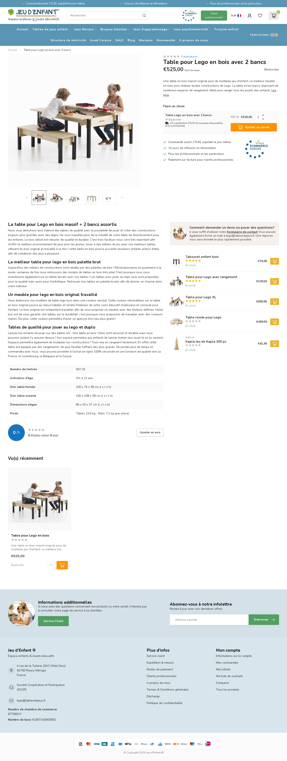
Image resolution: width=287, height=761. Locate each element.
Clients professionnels (161, 676)
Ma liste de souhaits (229, 676)
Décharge (153, 696)
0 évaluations (189, 56)
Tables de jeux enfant (50, 29)
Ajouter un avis (150, 432)
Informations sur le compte (234, 656)
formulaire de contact (242, 232)
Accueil (23, 29)
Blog (131, 40)
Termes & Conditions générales (168, 690)
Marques (146, 40)
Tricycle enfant (226, 29)
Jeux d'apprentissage (150, 29)
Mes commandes (227, 663)
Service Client (53, 621)
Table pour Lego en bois (30, 535)
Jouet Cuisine (100, 40)
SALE (119, 40)
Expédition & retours (160, 663)
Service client (156, 656)
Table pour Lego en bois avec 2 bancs (47, 50)
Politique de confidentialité (164, 703)
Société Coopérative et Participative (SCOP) (41, 687)
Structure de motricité (68, 40)
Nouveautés (166, 40)
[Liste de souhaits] (260, 15)
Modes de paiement (160, 669)
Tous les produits (227, 690)
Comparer (222, 683)
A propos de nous (193, 40)
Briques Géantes (113, 29)
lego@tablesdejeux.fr (31, 701)
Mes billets (223, 669)
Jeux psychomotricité (191, 29)
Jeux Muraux (84, 29)
